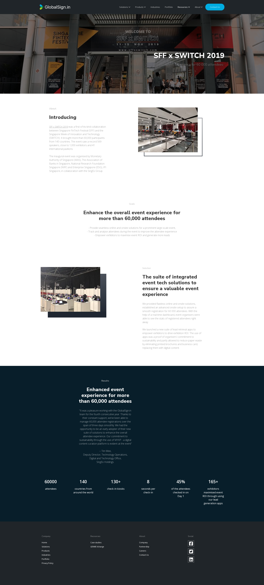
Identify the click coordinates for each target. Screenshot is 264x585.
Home (44, 542)
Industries (155, 7)
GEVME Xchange (97, 546)
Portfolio (169, 7)
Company (143, 542)
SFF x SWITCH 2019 (58, 126)
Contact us (215, 7)
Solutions (123, 7)
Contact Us (144, 555)
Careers (142, 550)
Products (139, 7)
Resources (183, 7)
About (198, 7)
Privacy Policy (47, 563)
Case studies (95, 542)
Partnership (144, 546)
